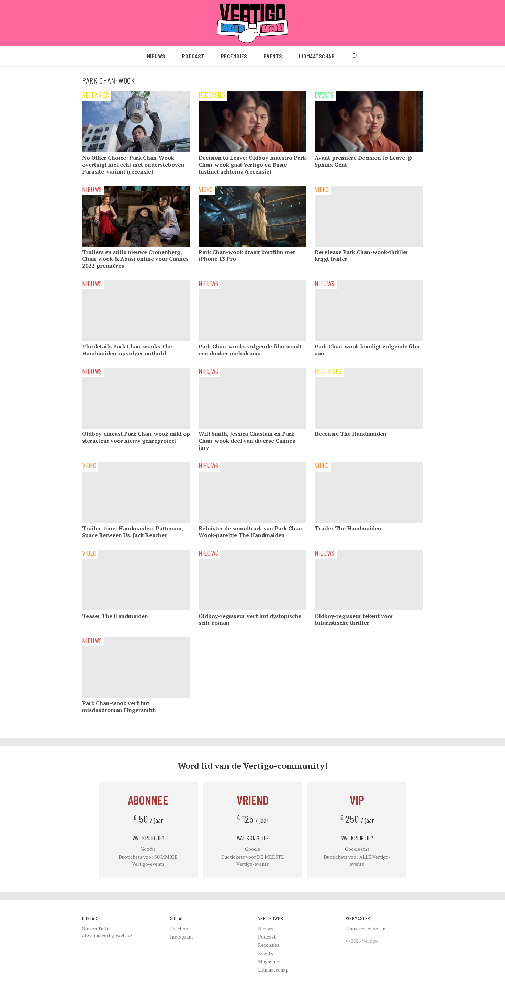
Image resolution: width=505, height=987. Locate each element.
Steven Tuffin (96, 928)
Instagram (181, 936)
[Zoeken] (354, 56)
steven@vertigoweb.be (107, 935)
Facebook (180, 928)
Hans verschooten (365, 928)
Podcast (193, 56)
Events (273, 56)
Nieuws (156, 56)
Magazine (268, 961)
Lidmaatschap (317, 56)
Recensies (234, 56)
